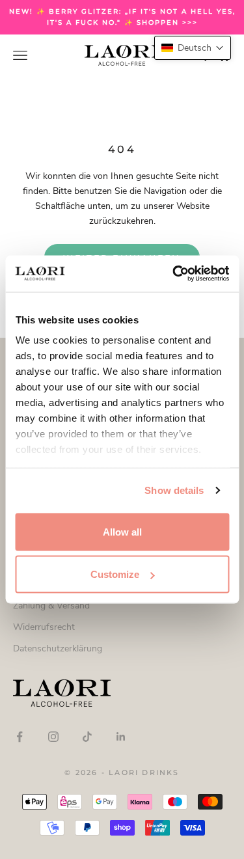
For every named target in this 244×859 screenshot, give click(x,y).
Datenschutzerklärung (57, 648)
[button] (192, 47)
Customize (114, 574)
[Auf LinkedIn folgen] (121, 736)
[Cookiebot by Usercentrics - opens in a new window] (173, 274)
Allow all (122, 531)
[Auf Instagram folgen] (53, 736)
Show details (174, 490)
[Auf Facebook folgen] (19, 736)
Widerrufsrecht (44, 627)
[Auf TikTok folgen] (87, 736)
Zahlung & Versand (51, 605)
